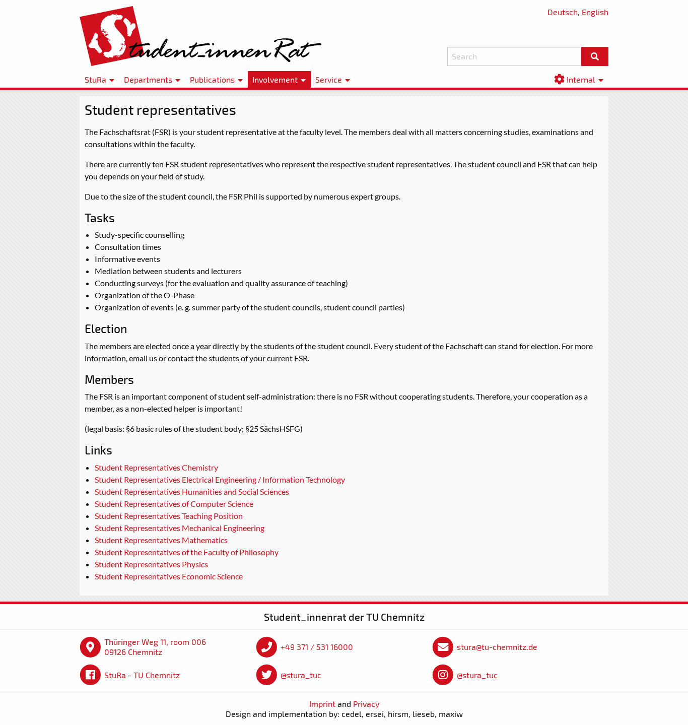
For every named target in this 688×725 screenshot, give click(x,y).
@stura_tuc (301, 675)
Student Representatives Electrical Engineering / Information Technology (220, 479)
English (595, 12)
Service (328, 79)
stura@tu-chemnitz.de (497, 646)
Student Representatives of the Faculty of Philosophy (187, 552)
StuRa (95, 79)
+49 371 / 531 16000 (317, 646)
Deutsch (562, 12)
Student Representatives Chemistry (156, 467)
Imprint (322, 703)
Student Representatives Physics (151, 564)
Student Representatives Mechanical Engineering (179, 528)
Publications (212, 79)
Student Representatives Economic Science (169, 576)
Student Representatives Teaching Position (169, 515)
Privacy (366, 703)
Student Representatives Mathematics (161, 540)
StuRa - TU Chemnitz (142, 675)
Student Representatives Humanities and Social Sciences (192, 491)
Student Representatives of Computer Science (174, 503)
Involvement (275, 79)
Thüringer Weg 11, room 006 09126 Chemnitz (155, 646)
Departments (148, 79)
